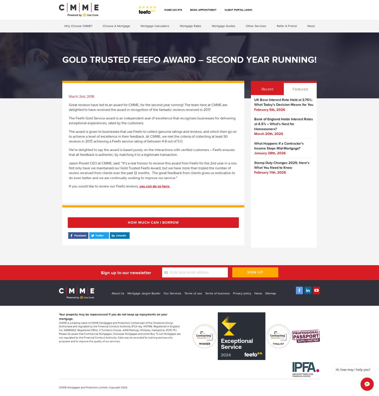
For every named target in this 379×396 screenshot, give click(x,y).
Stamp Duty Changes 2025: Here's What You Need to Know (281, 165)
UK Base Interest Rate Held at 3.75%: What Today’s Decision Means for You (283, 102)
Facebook (80, 235)
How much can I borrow (153, 222)
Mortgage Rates (190, 26)
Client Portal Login (238, 9)
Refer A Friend (287, 26)
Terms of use (193, 293)
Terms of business (217, 293)
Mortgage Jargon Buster (144, 293)
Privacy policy (242, 293)
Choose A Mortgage (116, 26)
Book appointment (203, 9)
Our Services (172, 293)
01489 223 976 (173, 9)
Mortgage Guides (223, 26)
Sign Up (255, 272)
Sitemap (270, 293)
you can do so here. (154, 186)
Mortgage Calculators (155, 26)
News (311, 26)
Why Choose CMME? (78, 26)
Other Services (256, 26)
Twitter (99, 235)
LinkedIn (121, 235)
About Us (118, 293)
